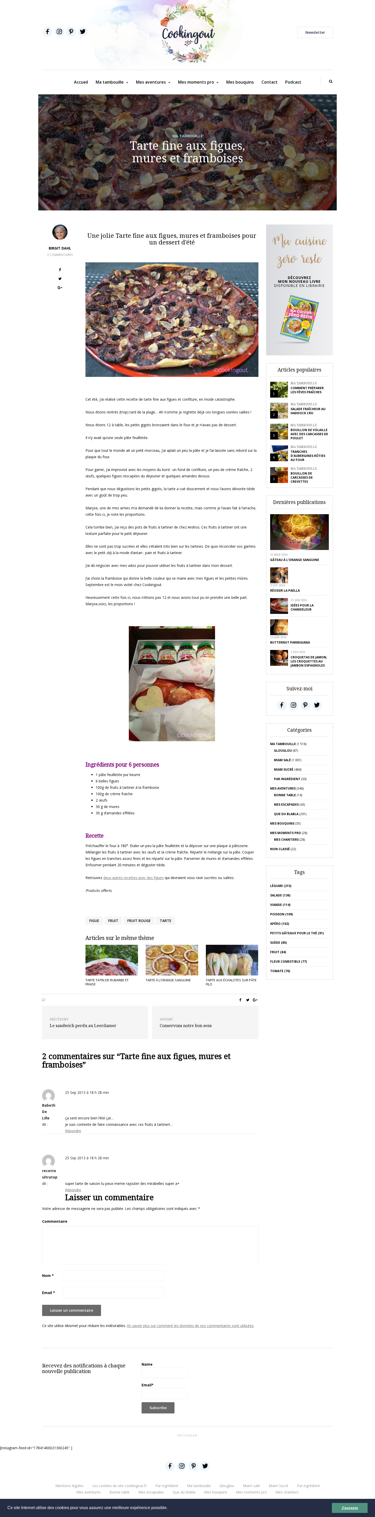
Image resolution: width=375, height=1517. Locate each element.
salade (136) (280, 895)
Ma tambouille (110, 82)
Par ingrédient (287, 779)
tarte (165, 920)
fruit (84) (278, 952)
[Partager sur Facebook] (60, 270)
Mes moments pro (196, 82)
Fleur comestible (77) (288, 961)
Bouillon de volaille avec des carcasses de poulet (309, 434)
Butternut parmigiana (290, 642)
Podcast (293, 82)
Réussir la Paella (285, 590)
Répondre (73, 1130)
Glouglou (283, 750)
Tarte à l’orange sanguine (168, 980)
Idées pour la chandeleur (302, 607)
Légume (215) (280, 886)
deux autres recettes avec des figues (133, 877)
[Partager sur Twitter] (60, 279)
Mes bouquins (240, 82)
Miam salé (282, 760)
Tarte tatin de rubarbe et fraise (107, 982)
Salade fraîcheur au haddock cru (308, 411)
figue (94, 920)
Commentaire (54, 1221)
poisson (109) (281, 914)
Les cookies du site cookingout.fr (119, 1485)
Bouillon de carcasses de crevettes (302, 477)
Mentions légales (69, 1485)
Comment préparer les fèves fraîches (307, 390)
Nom (48, 1275)
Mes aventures (151, 82)
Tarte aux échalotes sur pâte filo (231, 982)
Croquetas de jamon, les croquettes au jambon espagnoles (309, 661)
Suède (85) (278, 942)
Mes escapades (286, 804)
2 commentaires (60, 255)
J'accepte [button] (350, 1508)
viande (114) (280, 905)
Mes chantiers (286, 839)
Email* (148, 1385)
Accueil (81, 82)
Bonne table (285, 795)
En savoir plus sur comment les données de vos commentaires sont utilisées (190, 1325)
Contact (269, 82)
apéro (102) (279, 924)
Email (48, 1292)
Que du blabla (286, 814)
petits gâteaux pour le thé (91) (297, 933)
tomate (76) (280, 971)
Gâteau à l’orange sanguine (294, 560)
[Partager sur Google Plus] (60, 288)
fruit (113, 920)
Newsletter (315, 32)
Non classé (280, 849)
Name (147, 1364)
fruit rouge (139, 920)
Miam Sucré (283, 769)
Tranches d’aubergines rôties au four (308, 456)
